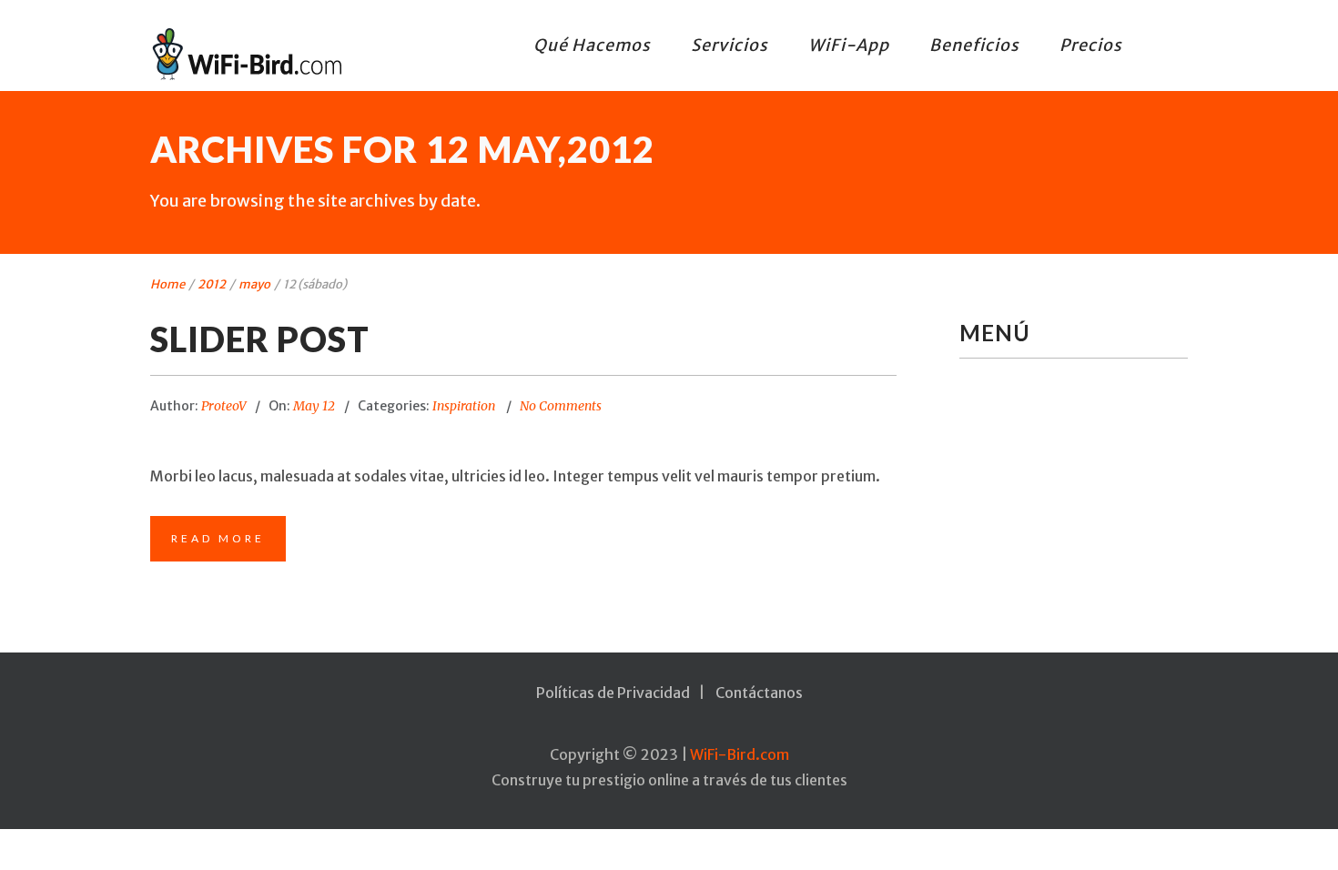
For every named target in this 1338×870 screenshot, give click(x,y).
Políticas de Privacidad (613, 692)
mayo (254, 284)
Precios (1090, 45)
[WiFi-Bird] (250, 53)
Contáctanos (759, 692)
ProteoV (224, 406)
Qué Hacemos (592, 45)
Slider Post (260, 338)
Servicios (729, 45)
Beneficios (974, 45)
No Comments (561, 406)
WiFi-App (848, 45)
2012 (212, 284)
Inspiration (463, 406)
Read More (218, 538)
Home (167, 284)
